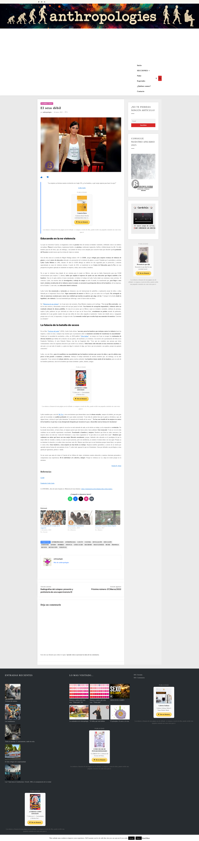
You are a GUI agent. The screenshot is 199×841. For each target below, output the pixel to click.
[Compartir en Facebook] (75, 499)
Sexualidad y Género (46, 103)
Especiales (141, 81)
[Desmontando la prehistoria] (80, 517)
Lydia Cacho (78, 544)
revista (44, 547)
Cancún (80, 542)
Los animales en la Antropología (78, 721)
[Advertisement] (99, 45)
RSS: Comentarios (139, 678)
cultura (88, 542)
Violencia (63, 547)
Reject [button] (138, 838)
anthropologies (47, 112)
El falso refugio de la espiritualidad (15, 762)
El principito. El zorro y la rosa (119, 721)
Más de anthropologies (61, 562)
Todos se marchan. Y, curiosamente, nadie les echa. (20, 741)
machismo (88, 544)
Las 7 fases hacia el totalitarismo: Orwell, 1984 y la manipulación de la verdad (28, 782)
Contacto (140, 91)
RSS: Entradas (138, 675)
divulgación (97, 542)
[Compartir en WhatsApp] (70, 499)
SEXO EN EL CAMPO (117, 700)
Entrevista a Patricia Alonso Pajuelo (105, 526)
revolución (53, 547)
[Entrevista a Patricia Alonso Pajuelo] (107, 517)
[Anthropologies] (99, 16)
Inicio (139, 65)
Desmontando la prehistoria (76, 526)
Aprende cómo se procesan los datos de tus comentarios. (82, 655)
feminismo (45, 544)
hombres (61, 544)
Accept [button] (131, 838)
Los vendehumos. (10, 721)
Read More (146, 838)
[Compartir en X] (81, 499)
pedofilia (115, 544)
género (53, 544)
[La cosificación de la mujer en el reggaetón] (53, 517)
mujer (108, 544)
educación (108, 542)
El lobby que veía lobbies (97, 721)
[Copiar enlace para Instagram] (86, 499)
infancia (69, 544)
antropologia (70, 542)
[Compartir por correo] (91, 499)
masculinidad (99, 544)
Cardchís (143, 207)
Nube (139, 76)
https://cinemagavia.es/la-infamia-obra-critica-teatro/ (96, 489)
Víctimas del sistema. (11, 701)
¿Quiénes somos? (144, 86)
